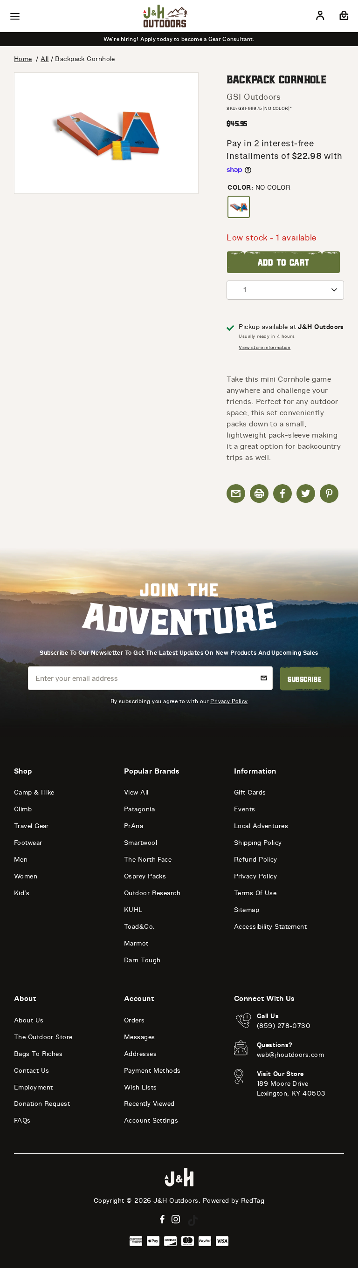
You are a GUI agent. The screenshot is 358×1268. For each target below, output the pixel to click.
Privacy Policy (229, 701)
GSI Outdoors (254, 97)
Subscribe (305, 678)
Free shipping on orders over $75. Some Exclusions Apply (179, 39)
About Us (29, 1020)
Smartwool (140, 843)
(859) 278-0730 (283, 1026)
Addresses (140, 1054)
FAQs (22, 1120)
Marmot (136, 943)
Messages (139, 1037)
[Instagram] (176, 1219)
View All (136, 792)
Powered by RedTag (234, 1201)
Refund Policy (255, 860)
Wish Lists (140, 1087)
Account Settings (151, 1120)
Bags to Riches (38, 1054)
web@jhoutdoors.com (290, 1055)
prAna (133, 826)
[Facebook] (162, 1219)
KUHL (133, 910)
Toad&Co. (139, 927)
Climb (23, 809)
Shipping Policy (258, 843)
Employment (33, 1087)
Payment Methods (152, 1071)
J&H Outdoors (175, 1201)
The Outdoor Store (43, 1037)
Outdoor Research (152, 893)
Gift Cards (250, 792)
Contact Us (31, 1071)
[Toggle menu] (15, 16)
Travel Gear (31, 826)
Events (244, 809)
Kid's (21, 893)
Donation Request (42, 1104)
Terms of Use (255, 893)
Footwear (28, 843)
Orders (134, 1020)
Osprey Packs (145, 876)
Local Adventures (261, 826)
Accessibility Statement (270, 927)
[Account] (320, 17)
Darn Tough (142, 960)
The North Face (148, 860)
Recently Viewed (149, 1104)
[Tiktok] (193, 1220)
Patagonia (139, 809)
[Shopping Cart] (343, 17)
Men (21, 860)
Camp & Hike (34, 792)
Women (25, 876)
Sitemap (246, 910)
